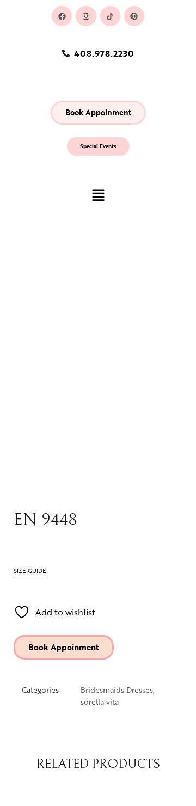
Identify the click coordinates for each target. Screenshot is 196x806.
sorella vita (100, 701)
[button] (98, 113)
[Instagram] (85, 16)
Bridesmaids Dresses (117, 689)
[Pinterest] (134, 16)
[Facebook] (61, 16)
